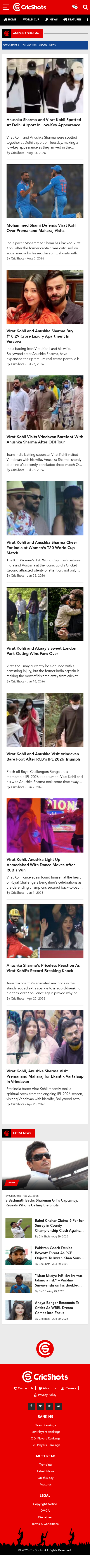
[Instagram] (49, 1406)
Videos (43, 44)
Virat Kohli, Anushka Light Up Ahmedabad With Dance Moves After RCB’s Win (41, 865)
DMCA (45, 1511)
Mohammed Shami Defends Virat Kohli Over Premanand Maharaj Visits (42, 228)
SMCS (42, 1291)
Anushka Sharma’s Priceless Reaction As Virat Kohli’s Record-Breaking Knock (43, 968)
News (52, 44)
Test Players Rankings (45, 1432)
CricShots (17, 153)
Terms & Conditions (45, 1524)
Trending (45, 1465)
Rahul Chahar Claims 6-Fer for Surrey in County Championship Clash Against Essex (59, 1225)
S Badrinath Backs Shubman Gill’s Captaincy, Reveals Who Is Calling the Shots (41, 1203)
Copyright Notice (45, 1504)
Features (46, 1484)
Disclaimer (45, 1517)
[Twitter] (40, 1406)
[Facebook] (31, 1406)
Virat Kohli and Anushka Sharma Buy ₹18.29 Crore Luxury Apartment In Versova (40, 336)
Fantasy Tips (29, 44)
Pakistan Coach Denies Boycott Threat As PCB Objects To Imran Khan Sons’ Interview (58, 1253)
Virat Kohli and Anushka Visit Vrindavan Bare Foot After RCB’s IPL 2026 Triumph (43, 756)
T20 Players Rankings (45, 1445)
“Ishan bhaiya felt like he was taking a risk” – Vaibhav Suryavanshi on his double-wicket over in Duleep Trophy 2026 (59, 1280)
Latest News (45, 1471)
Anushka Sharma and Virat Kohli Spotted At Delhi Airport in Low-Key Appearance (44, 122)
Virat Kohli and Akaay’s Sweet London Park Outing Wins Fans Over (41, 651)
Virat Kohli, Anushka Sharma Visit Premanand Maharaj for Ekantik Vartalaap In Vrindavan (45, 1076)
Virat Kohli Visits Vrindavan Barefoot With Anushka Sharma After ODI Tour (45, 439)
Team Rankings (45, 1425)
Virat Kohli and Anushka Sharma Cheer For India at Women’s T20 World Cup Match (42, 548)
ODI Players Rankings (45, 1438)
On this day (46, 1478)
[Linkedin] (58, 1406)
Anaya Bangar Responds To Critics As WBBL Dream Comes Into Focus (57, 1307)
